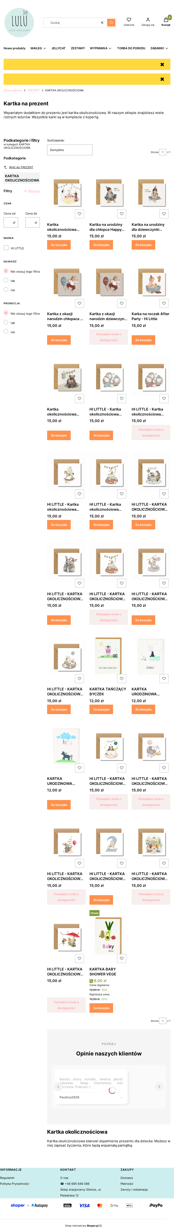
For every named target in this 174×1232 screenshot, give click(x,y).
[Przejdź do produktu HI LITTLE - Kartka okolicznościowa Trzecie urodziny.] (66, 472)
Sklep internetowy (82, 1225)
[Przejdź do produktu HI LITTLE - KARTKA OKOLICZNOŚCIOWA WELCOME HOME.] (66, 656)
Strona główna (13, 90)
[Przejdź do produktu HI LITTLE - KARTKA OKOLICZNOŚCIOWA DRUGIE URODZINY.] (108, 841)
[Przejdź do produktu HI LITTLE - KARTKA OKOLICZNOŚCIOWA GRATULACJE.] (151, 472)
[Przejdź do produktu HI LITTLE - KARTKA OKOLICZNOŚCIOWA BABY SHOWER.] (151, 561)
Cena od (9, 213)
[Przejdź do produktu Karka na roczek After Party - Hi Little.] (151, 281)
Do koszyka (59, 245)
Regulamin (7, 1178)
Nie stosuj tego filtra (25, 271)
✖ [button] (162, 64)
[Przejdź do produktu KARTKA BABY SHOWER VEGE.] (108, 936)
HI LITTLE (17, 248)
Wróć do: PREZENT (21, 167)
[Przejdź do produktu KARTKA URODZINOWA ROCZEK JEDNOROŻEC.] (66, 746)
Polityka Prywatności (14, 1183)
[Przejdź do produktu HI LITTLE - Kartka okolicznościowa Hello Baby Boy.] (108, 376)
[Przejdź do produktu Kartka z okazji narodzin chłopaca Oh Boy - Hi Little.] (66, 281)
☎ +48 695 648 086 (74, 1183)
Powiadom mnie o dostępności (108, 337)
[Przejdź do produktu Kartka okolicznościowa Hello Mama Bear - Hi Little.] (66, 376)
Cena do (31, 213)
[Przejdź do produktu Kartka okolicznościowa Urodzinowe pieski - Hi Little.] (66, 192)
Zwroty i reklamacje (134, 1189)
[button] (111, 22)
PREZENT (33, 90)
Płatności (127, 1183)
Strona (154, 152)
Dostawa (127, 1178)
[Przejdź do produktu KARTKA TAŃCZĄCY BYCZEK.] (108, 656)
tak (13, 281)
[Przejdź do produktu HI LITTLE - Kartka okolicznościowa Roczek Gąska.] (108, 472)
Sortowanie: (56, 140)
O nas (64, 1178)
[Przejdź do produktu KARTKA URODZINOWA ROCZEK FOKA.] (151, 656)
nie (13, 290)
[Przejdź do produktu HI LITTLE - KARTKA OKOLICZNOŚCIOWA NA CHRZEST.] (66, 561)
